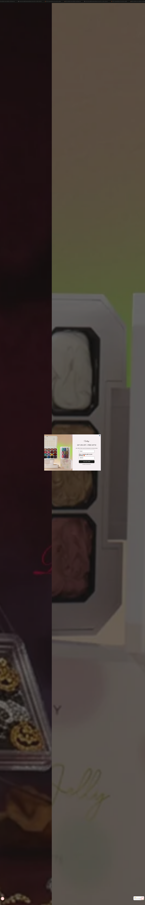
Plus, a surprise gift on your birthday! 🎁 (85, 455)
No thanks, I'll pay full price (87, 464)
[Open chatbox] (142, 898)
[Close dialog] (99, 435)
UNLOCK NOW (86, 461)
